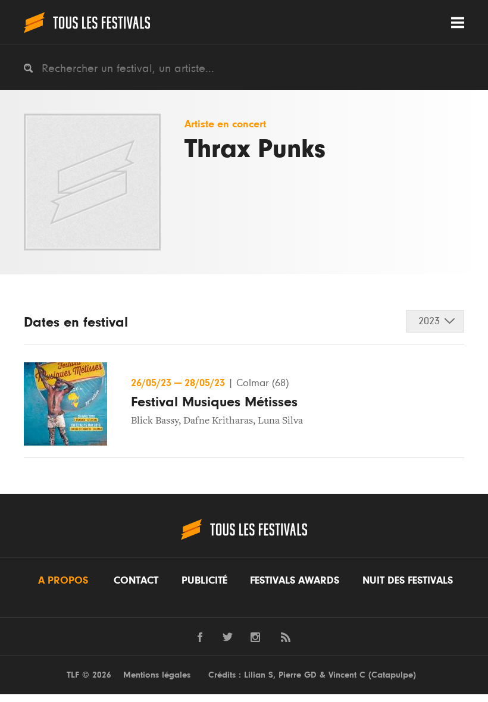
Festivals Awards (294, 580)
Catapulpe (392, 674)
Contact (136, 580)
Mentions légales (156, 674)
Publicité (204, 580)
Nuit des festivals (407, 580)
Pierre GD (298, 674)
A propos (63, 580)
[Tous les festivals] (87, 22)
